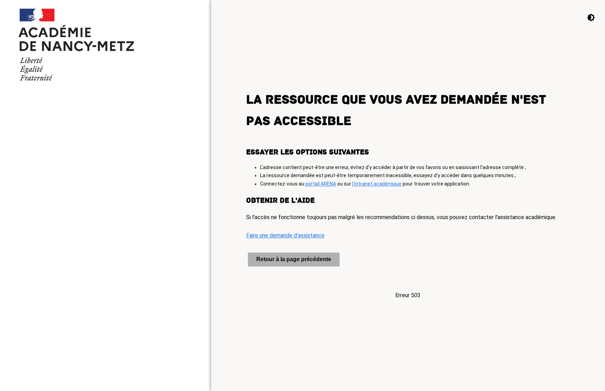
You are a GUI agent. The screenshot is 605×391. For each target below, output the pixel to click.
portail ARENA (320, 184)
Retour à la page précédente (293, 260)
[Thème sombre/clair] (585, 17)
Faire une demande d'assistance (285, 235)
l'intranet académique (377, 184)
